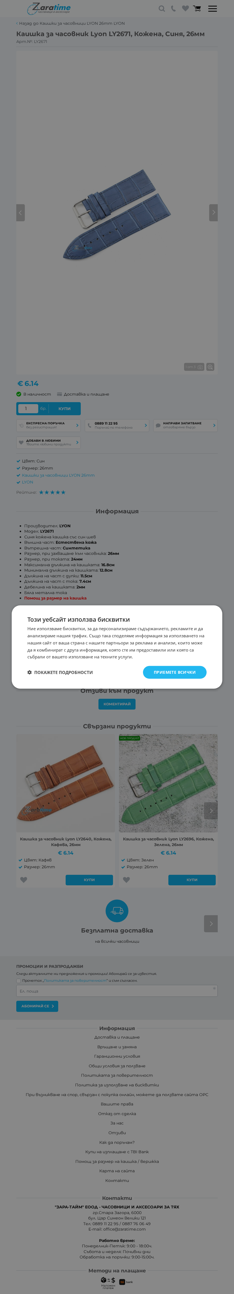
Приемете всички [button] (175, 672)
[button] (60, 672)
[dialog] (117, 647)
